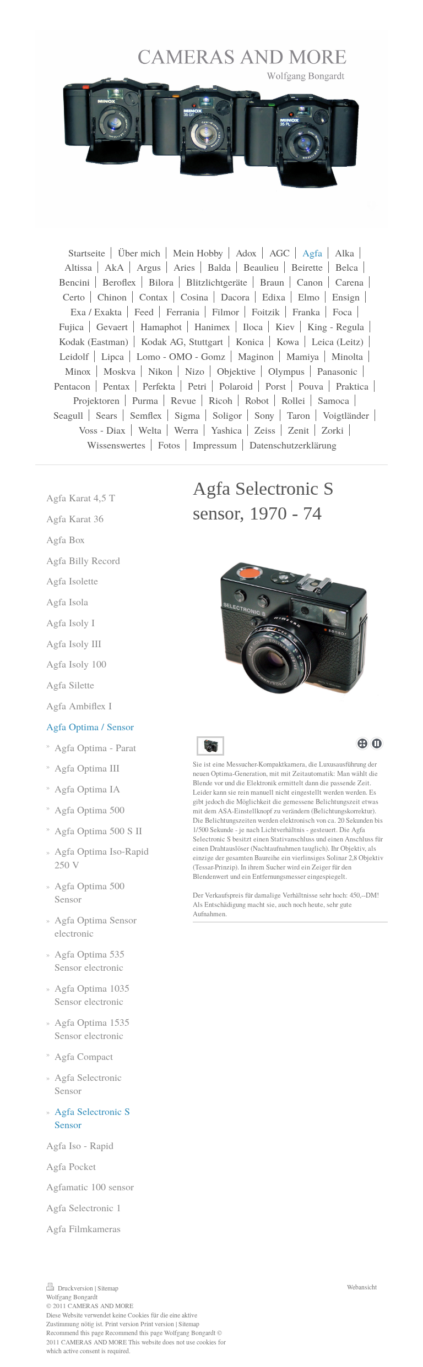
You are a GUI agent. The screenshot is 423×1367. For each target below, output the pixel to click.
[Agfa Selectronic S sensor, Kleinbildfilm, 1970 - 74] (290, 644)
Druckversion (75, 1288)
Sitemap (107, 1288)
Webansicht (362, 1287)
